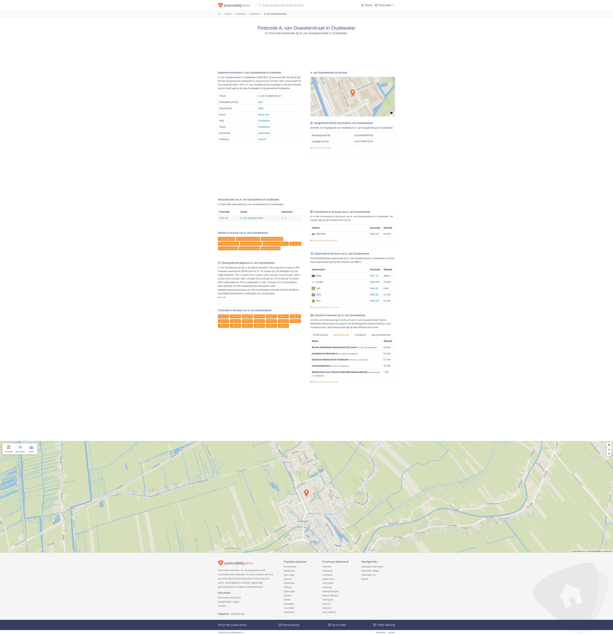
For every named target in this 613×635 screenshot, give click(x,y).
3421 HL (223, 321)
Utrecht (262, 139)
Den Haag (289, 574)
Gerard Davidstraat (270, 248)
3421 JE (271, 325)
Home (368, 5)
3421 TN (259, 325)
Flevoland (327, 570)
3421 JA (295, 316)
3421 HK (235, 325)
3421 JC (295, 321)
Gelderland (328, 579)
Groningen (289, 591)
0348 (260, 108)
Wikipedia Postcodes (372, 566)
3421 (260, 102)
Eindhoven (289, 583)
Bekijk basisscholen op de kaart (325, 382)
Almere (287, 595)
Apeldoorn (289, 612)
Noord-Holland (330, 595)
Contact (222, 605)
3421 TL (247, 325)
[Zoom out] (609, 449)
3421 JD (283, 321)
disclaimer (380, 632)
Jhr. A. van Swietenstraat (248, 238)
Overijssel (327, 599)
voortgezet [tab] (360, 334)
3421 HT (259, 316)
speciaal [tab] (381, 334)
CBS (224, 297)
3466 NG (374, 300)
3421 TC (374, 275)
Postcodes (385, 5)
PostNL (365, 579)
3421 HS (259, 321)
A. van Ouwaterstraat (251, 217)
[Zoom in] (609, 445)
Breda (287, 599)
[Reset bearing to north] (609, 454)
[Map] (306, 497)
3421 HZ (271, 321)
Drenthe (326, 566)
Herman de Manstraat (272, 238)
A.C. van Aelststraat (228, 248)
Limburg (326, 587)
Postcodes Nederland (229, 597)
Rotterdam (289, 570)
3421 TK (235, 321)
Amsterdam (290, 566)
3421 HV (223, 217)
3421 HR (235, 316)
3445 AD (374, 233)
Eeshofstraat (238, 613)
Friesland (327, 574)
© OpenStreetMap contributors (599, 551)
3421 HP (283, 316)
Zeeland (326, 607)
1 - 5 (284, 217)
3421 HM (283, 325)
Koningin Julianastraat (251, 243)
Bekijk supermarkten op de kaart (325, 307)
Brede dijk (263, 114)
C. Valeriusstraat (226, 238)
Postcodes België (370, 570)
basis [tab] (341, 334)
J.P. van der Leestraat (228, 243)
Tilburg (287, 587)
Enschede (289, 607)
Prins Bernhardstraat (249, 248)
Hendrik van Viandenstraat (276, 243)
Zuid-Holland (329, 612)
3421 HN (223, 316)
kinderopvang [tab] (320, 334)
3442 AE (374, 294)
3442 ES (374, 288)
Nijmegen (289, 603)
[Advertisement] (306, 49)
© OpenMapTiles (578, 551)
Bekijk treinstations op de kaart (324, 240)
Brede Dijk (295, 243)
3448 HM (374, 281)
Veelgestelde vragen (228, 601)
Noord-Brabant (330, 591)
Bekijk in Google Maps (321, 147)
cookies (391, 632)
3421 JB (247, 321)
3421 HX (271, 316)
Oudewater (264, 120)
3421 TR (223, 325)
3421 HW (247, 316)
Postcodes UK (368, 574)
